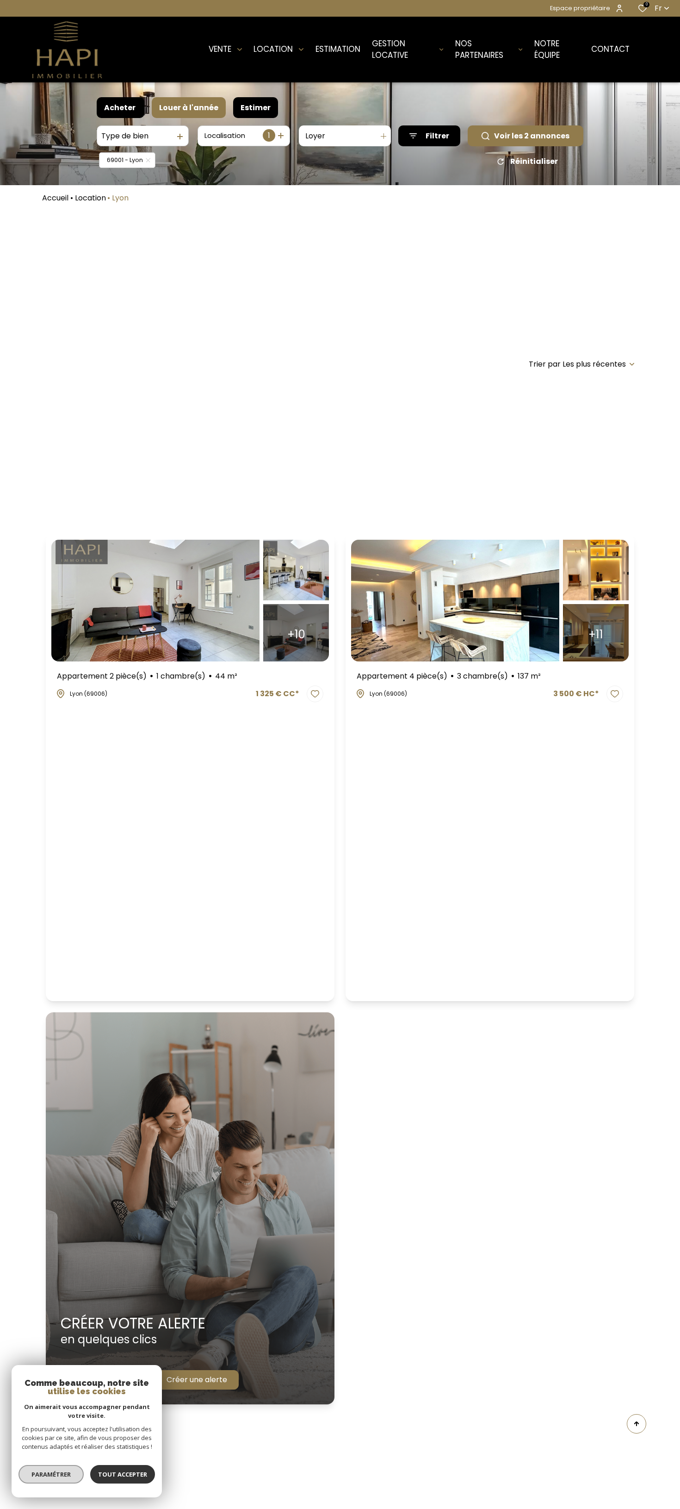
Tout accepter (122, 1474)
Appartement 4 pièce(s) (449, 676)
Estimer (256, 107)
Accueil (55, 198)
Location (90, 198)
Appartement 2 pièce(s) (147, 676)
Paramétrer (51, 1474)
